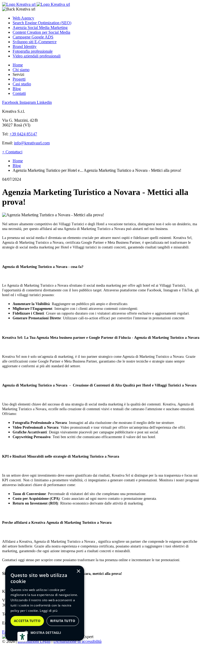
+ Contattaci (12, 152)
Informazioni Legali (34, 641)
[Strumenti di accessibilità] (22, 637)
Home (18, 65)
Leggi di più (48, 610)
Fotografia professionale (33, 51)
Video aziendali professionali (36, 56)
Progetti (19, 79)
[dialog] (44, 603)
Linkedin (44, 102)
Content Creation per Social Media (41, 32)
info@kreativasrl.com (32, 143)
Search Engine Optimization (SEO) (42, 23)
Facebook (10, 102)
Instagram (28, 102)
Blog (17, 88)
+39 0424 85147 (23, 134)
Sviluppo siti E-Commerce (35, 42)
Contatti (19, 93)
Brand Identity (25, 46)
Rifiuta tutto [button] (62, 621)
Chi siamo (21, 69)
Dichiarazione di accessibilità (77, 641)
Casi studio (22, 84)
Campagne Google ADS (33, 37)
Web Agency (23, 18)
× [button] (78, 571)
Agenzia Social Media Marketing (40, 27)
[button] (45, 632)
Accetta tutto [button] (27, 621)
